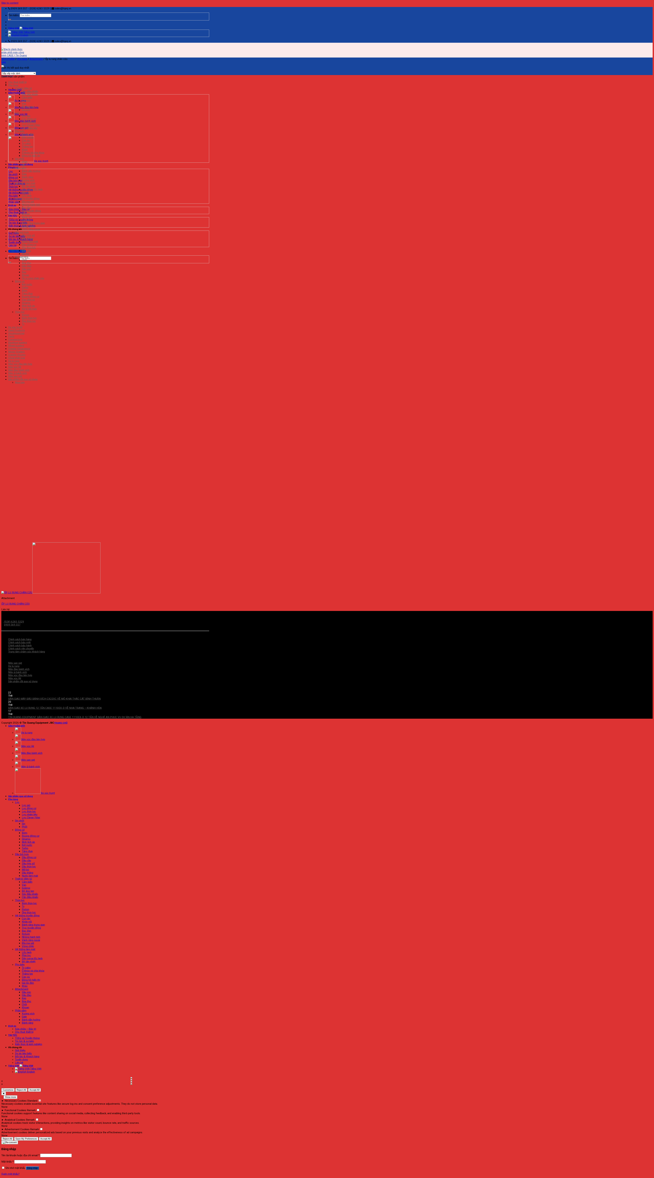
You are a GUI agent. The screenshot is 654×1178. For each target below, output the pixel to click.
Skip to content (9, 2)
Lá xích (26, 109)
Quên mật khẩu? (10, 1173)
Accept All (34, 1090)
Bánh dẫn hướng (31, 171)
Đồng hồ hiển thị (31, 155)
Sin (23, 164)
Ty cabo (26, 143)
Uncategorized (16, 333)
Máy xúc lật (14, 367)
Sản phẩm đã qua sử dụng (22, 379)
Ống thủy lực (29, 321)
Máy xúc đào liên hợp (20, 364)
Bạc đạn (26, 207)
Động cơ (13, 177)
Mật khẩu (7, 1161)
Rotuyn (26, 213)
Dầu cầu (26, 250)
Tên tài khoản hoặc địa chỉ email (20, 1155)
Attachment (36, 59)
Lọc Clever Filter (31, 125)
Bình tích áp (28, 305)
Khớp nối (27, 217)
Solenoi (26, 100)
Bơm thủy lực (29, 318)
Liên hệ (12, 245)
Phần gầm (14, 202)
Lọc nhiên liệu (29, 128)
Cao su (26, 140)
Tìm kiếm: (13, 15)
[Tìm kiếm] (9, 19)
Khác (25, 149)
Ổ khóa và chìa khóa (33, 152)
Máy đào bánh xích (18, 370)
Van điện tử (28, 299)
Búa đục (26, 262)
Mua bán (20, 382)
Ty (23, 324)
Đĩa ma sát (28, 201)
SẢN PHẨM (8, 59)
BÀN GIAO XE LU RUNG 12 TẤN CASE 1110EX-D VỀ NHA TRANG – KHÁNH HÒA (55, 707)
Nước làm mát (30, 241)
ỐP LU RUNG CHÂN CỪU (15, 603)
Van (24, 103)
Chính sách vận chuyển (21, 648)
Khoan (25, 275)
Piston (25, 315)
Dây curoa (27, 137)
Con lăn (26, 220)
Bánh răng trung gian (33, 223)
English (24, 35)
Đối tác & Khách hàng (20, 239)
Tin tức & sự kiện (17, 222)
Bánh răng (27, 177)
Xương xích (28, 180)
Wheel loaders (16, 345)
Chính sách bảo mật (19, 642)
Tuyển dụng (14, 242)
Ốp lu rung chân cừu (33, 278)
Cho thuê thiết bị (17, 212)
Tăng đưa (27, 293)
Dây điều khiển (30, 94)
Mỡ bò (25, 253)
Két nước (27, 284)
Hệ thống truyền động (20, 189)
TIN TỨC (12, 215)
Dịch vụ (12, 205)
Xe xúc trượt (15, 327)
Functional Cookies (15, 1110)
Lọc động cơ (29, 118)
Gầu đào (26, 266)
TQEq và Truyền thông (20, 219)
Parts (11, 336)
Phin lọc (26, 192)
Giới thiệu (13, 233)
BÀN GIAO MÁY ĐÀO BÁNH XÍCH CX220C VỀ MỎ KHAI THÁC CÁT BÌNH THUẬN (54, 698)
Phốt (24, 161)
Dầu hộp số (28, 235)
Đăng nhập (32, 1168)
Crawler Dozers (17, 354)
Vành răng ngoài (31, 229)
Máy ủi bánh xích (17, 373)
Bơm (24, 290)
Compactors (15, 339)
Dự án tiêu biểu (16, 236)
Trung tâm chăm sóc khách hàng (26, 651)
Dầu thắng (27, 238)
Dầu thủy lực (29, 247)
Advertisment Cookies (17, 1129)
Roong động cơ (30, 296)
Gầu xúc (26, 269)
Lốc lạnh (27, 195)
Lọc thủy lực (29, 122)
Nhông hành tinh (31, 204)
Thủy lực (13, 186)
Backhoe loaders (17, 342)
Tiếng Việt (14, 28)
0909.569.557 (12, 624)
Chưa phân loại (16, 357)
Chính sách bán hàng (20, 639)
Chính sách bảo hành (20, 645)
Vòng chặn (28, 226)
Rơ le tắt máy (29, 308)
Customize (8, 1090)
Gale (24, 174)
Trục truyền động (31, 210)
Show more (10, 1097)
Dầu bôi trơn (15, 180)
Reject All (21, 1090)
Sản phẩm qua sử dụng (20, 164)
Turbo (25, 287)
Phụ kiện (13, 195)
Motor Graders (16, 351)
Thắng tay (27, 146)
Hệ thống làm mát (18, 192)
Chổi (24, 259)
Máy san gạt (15, 376)
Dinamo (26, 302)
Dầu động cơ (29, 244)
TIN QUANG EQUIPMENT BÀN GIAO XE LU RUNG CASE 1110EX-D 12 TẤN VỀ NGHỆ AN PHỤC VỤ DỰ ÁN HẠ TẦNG (74, 717)
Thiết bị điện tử (23, 88)
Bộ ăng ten (28, 106)
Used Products (16, 330)
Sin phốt (13, 174)
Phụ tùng (22, 59)
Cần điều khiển (30, 91)
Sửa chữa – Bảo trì (25, 1028)
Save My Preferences (26, 1138)
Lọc (10, 171)
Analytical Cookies (15, 1119)
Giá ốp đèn (28, 134)
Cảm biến (27, 97)
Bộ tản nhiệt (28, 186)
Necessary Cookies (16, 1100)
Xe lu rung (13, 360)
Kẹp (24, 272)
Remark (31, 1110)
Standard (32, 1100)
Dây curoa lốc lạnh (32, 189)
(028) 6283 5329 (13, 621)
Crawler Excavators (19, 348)
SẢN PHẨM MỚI (16, 92)
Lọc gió (26, 115)
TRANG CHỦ (14, 89)
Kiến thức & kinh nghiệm (28, 1044)
